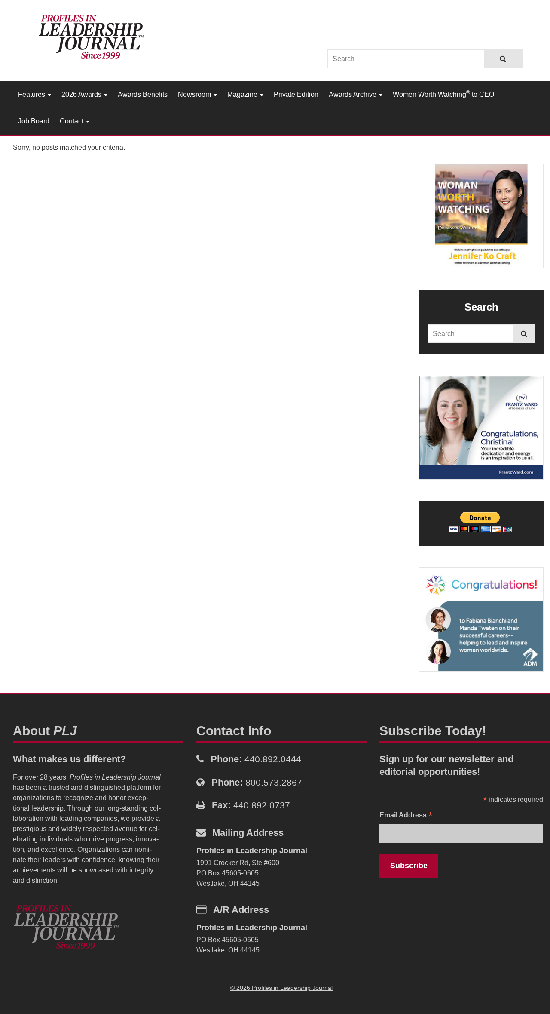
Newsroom (195, 94)
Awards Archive (353, 94)
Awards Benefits (143, 94)
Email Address (405, 816)
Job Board (33, 121)
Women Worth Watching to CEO (443, 93)
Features (32, 94)
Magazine (243, 94)
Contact (72, 121)
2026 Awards (82, 94)
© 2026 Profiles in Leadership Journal (281, 987)
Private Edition (296, 94)
